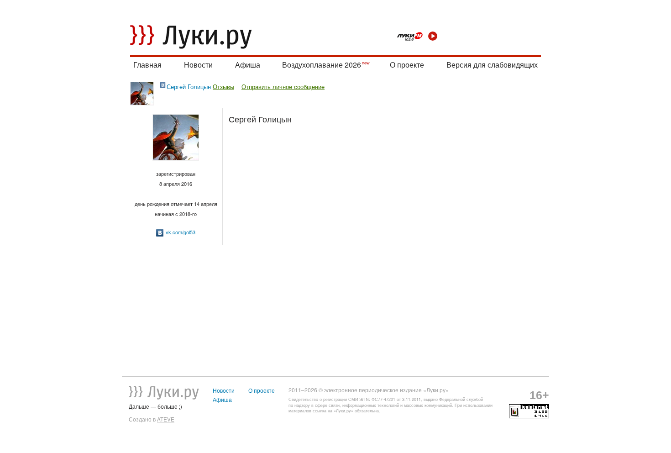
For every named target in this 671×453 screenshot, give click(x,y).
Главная (147, 64)
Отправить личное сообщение (283, 86)
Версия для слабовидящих (492, 64)
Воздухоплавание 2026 (321, 64)
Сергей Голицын (189, 86)
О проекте (407, 64)
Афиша (247, 64)
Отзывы (223, 86)
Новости (198, 64)
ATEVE (165, 419)
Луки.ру (343, 411)
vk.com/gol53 (180, 232)
